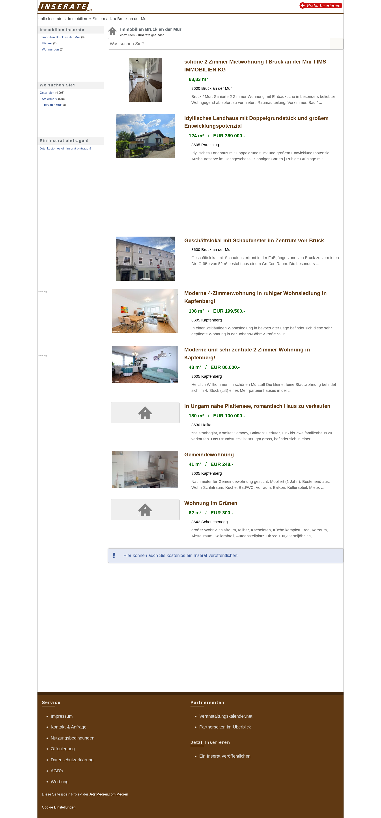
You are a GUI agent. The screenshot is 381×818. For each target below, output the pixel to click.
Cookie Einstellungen (59, 807)
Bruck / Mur (52, 104)
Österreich (47, 92)
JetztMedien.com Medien (108, 794)
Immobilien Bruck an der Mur (60, 37)
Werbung (60, 781)
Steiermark (102, 19)
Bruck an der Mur (132, 19)
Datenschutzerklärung (72, 759)
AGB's (57, 770)
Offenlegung (63, 748)
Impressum (62, 716)
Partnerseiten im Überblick (225, 727)
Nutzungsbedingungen (72, 738)
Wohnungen (50, 49)
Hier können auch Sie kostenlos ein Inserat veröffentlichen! (181, 555)
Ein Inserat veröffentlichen (224, 756)
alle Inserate (51, 19)
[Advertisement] (226, 200)
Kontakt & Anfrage (68, 727)
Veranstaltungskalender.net (225, 716)
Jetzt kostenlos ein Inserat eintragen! (65, 148)
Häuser (47, 43)
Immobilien (77, 19)
